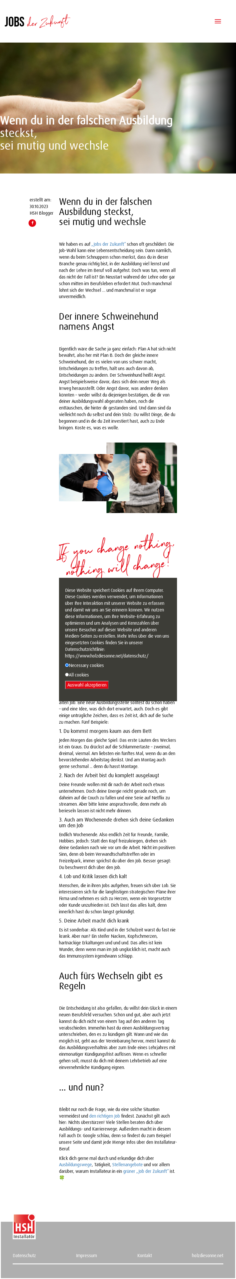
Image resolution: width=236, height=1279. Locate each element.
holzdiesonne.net (207, 1255)
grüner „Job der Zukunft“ (146, 1171)
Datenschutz (24, 1255)
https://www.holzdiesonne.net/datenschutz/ (107, 656)
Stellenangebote (127, 1164)
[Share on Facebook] (32, 222)
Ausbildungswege (75, 1164)
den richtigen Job (104, 1116)
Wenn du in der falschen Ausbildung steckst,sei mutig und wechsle (105, 211)
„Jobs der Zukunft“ (108, 244)
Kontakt (144, 1255)
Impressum (86, 1255)
